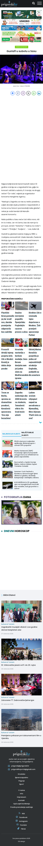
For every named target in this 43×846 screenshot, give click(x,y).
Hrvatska (21, 774)
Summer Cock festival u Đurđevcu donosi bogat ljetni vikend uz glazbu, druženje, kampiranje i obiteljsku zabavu (26, 474)
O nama (21, 790)
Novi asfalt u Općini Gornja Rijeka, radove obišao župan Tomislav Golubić (25, 464)
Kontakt (21, 800)
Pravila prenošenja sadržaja (21, 807)
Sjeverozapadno (21, 777)
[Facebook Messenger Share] (12, 93)
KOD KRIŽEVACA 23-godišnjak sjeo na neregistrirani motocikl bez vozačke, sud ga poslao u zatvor (26, 485)
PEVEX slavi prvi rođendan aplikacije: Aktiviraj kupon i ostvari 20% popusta (24, 443)
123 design (21, 841)
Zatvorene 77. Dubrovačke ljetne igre (17, 700)
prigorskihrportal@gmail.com (23, 769)
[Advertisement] (21, 117)
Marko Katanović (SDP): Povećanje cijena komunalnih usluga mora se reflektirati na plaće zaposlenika (26, 454)
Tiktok (23, 829)
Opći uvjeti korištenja (21, 804)
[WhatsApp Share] (34, 93)
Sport (21, 784)
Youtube (23, 825)
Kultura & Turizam (21, 47)
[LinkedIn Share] (39, 93)
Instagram (23, 821)
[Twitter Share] (28, 93)
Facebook (23, 817)
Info (21, 794)
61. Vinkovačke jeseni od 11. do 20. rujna (18, 665)
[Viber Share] (23, 93)
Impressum (21, 797)
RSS (23, 813)
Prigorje (22, 781)
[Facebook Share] (18, 93)
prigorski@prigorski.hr (20, 766)
